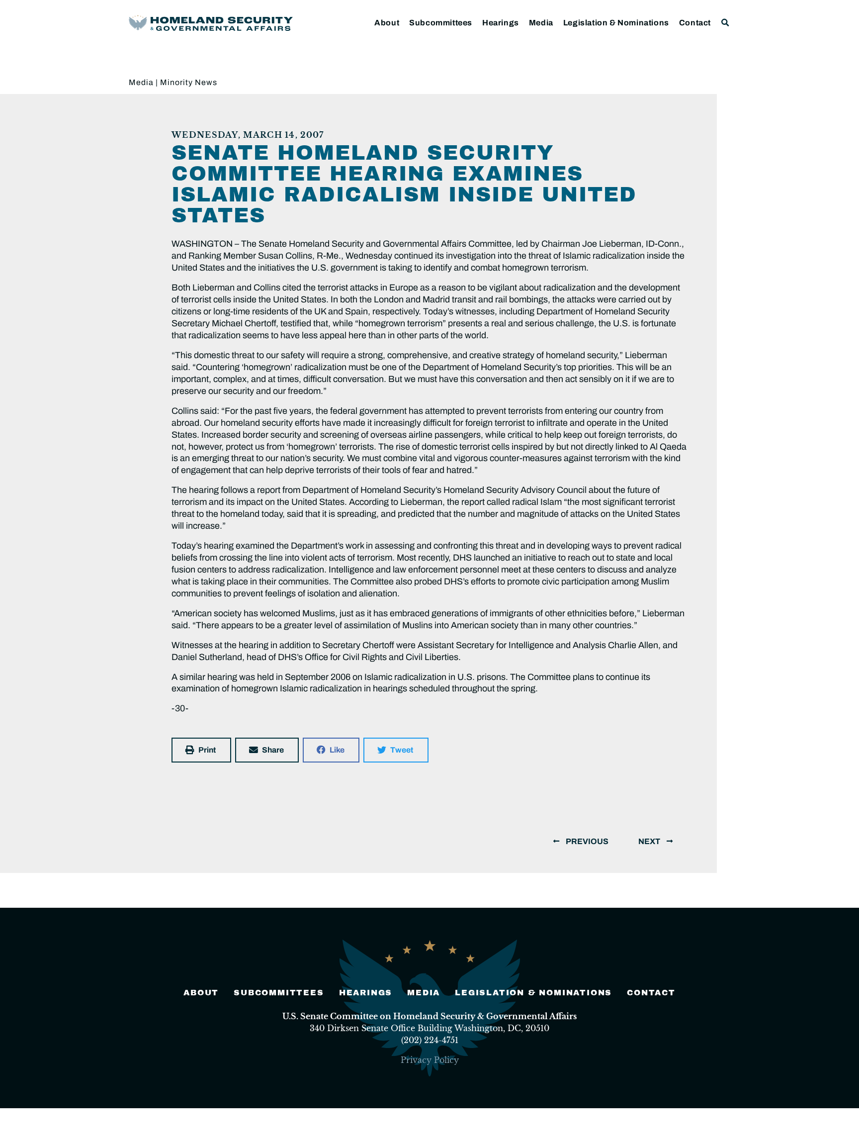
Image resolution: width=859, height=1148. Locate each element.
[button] (725, 22)
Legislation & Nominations (616, 22)
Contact (695, 22)
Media (541, 22)
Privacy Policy (430, 1060)
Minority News (188, 82)
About (386, 22)
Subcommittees (440, 22)
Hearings (500, 22)
